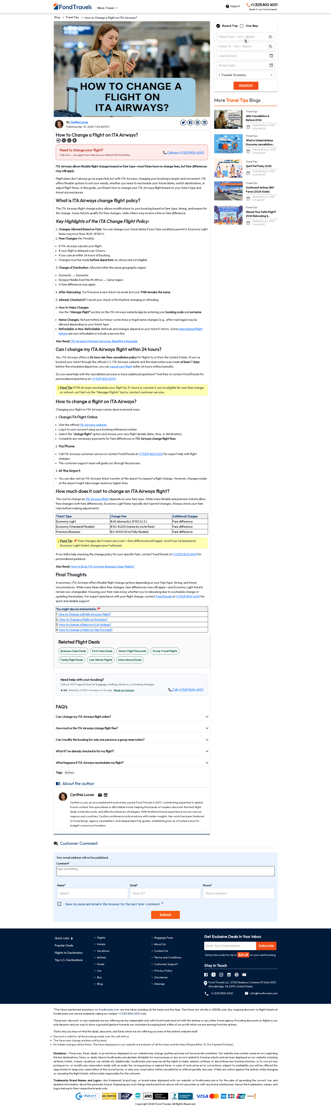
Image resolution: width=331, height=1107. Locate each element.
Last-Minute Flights (100, 660)
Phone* (207, 885)
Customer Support (166, 964)
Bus (99, 977)
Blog (57, 17)
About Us (160, 944)
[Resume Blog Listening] (69, 140)
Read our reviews (124, 690)
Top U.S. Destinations (69, 960)
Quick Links (62, 938)
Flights (101, 937)
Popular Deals (64, 945)
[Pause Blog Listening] (63, 140)
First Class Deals (102, 651)
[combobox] (108, 8)
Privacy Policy (163, 970)
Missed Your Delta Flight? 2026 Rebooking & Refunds (261, 214)
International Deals (130, 660)
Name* (61, 885)
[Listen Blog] (58, 140)
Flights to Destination (69, 953)
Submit (165, 915)
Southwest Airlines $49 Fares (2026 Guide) (260, 189)
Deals (100, 964)
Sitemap (159, 984)
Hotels (101, 944)
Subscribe (266, 946)
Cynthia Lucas (79, 122)
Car (99, 970)
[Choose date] (272, 55)
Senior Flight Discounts (133, 651)
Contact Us (161, 951)
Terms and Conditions (167, 957)
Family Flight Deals (72, 660)
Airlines (69, 772)
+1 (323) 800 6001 (263, 7)
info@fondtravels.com (264, 993)
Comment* (63, 863)
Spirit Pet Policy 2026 (259, 166)
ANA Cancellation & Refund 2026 (257, 118)
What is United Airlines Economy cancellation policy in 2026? (259, 143)
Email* (134, 885)
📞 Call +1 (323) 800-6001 (185, 689)
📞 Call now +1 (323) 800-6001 (183, 152)
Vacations (103, 951)
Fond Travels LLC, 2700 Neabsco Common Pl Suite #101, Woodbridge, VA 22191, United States (242, 984)
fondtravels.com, (109, 1009)
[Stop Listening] (74, 140)
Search (246, 86)
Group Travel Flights (165, 651)
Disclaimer (161, 977)
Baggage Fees (163, 937)
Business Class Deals (73, 651)
